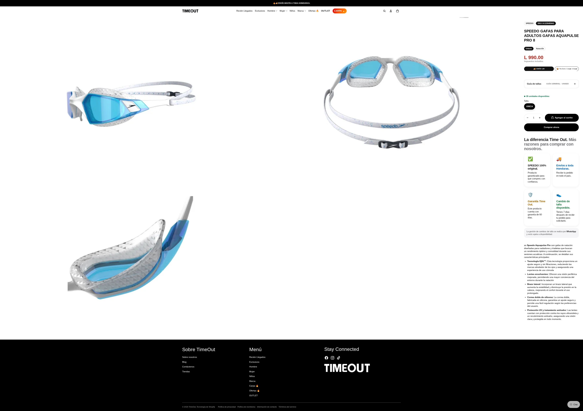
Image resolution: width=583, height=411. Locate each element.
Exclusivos (254, 362)
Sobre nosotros (189, 357)
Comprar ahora (551, 127)
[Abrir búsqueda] (384, 11)
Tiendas (186, 371)
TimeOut (192, 407)
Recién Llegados (257, 357)
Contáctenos (188, 366)
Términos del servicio (287, 407)
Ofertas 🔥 (254, 390)
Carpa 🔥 (253, 386)
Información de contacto (267, 407)
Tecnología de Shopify (206, 407)
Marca (252, 381)
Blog (184, 362)
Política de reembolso (246, 407)
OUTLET (253, 395)
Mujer (252, 371)
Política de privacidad (227, 407)
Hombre (253, 366)
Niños (252, 376)
